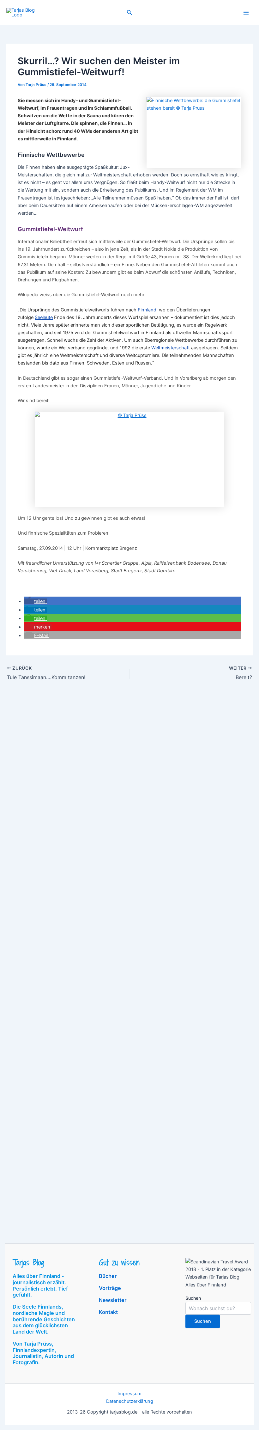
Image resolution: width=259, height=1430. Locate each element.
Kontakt (108, 1312)
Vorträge (110, 1288)
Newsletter (113, 1300)
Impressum (129, 1393)
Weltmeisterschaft (170, 348)
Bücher (108, 1276)
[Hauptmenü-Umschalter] (246, 12)
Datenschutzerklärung (129, 1401)
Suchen (193, 1298)
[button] (129, 12)
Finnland (147, 310)
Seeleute (44, 317)
